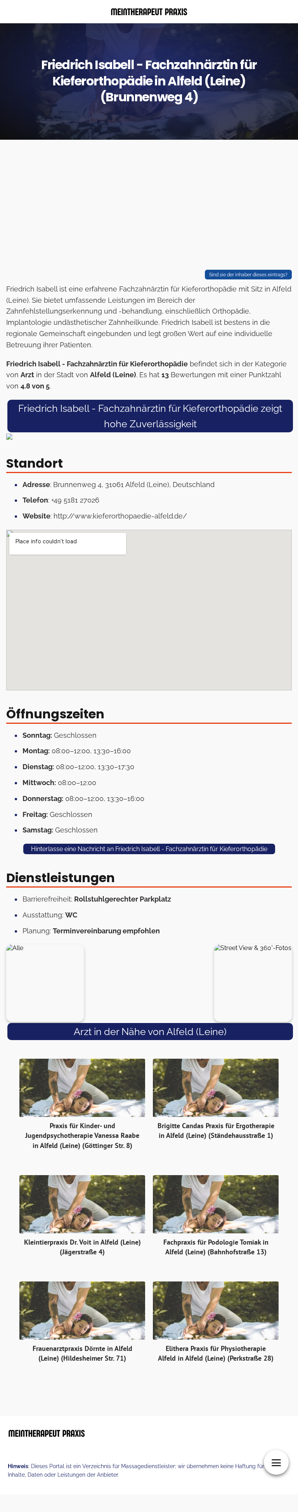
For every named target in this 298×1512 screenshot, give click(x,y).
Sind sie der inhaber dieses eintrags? (248, 274)
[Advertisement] (149, 206)
